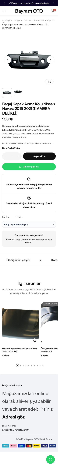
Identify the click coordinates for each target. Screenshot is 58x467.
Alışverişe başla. (42, 3)
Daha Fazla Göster (11, 148)
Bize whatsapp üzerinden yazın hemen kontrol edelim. (29, 241)
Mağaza (18, 20)
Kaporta (50, 20)
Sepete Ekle (39, 156)
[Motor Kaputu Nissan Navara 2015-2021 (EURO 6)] (20, 322)
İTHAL (19, 217)
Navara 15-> (39, 20)
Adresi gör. (13, 417)
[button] (4, 3)
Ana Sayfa (7, 20)
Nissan (28, 20)
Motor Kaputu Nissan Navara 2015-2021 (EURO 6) (20, 350)
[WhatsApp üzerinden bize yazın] (50, 459)
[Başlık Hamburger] (5, 11)
